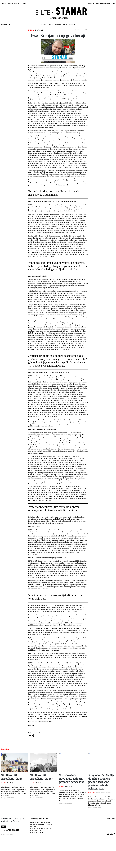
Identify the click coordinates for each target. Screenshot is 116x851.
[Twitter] (29, 735)
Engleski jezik (5, 24)
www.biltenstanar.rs (37, 832)
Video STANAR (22, 3)
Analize (51, 24)
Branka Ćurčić (39, 783)
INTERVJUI (31, 30)
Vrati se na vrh (111, 818)
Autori (15, 3)
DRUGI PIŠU (91, 793)
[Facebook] (33, 735)
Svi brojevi (10, 3)
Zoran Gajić (10, 783)
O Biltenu (3, 3)
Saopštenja (58, 24)
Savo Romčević (39, 30)
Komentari (44, 24)
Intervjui (65, 24)
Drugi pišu (72, 24)
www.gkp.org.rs (35, 830)
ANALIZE (3, 783)
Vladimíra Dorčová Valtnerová (103, 793)
